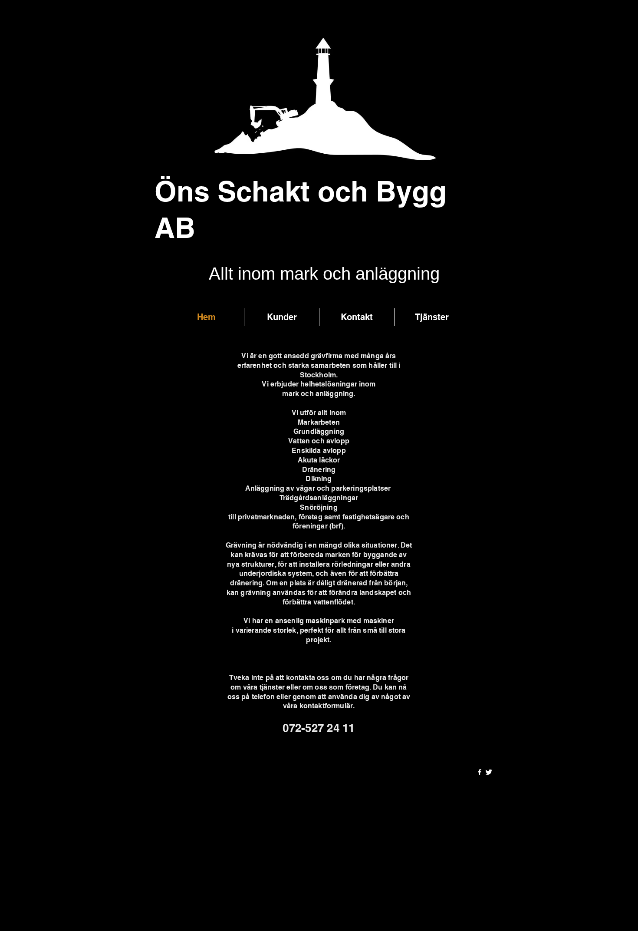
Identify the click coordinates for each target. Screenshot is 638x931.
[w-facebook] (479, 772)
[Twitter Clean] (489, 772)
